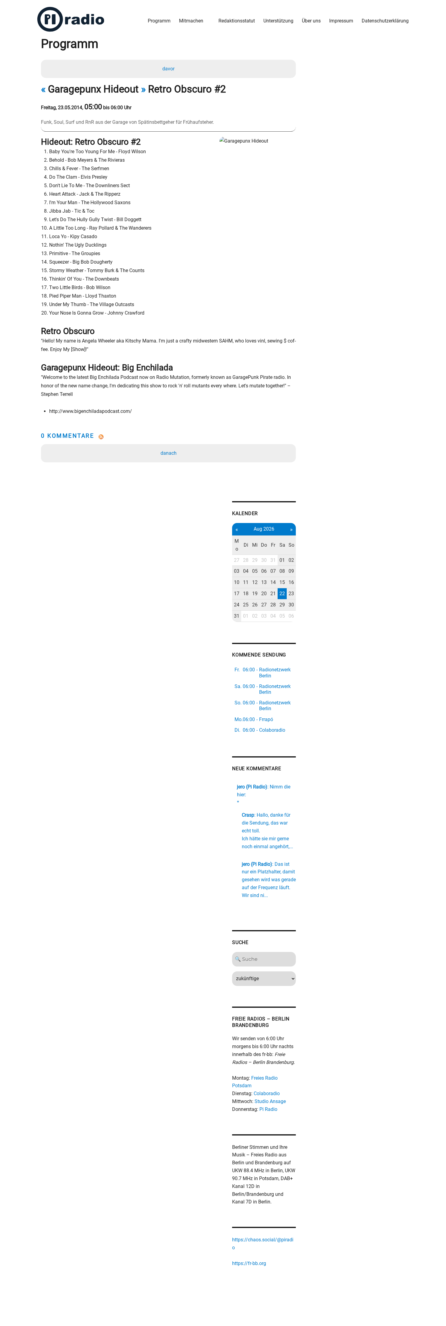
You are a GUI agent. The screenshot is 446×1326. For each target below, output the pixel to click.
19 (255, 593)
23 (291, 593)
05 (255, 571)
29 (255, 560)
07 (273, 571)
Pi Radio (268, 1109)
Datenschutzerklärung (385, 21)
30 (264, 560)
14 (273, 582)
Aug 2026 (264, 529)
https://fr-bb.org (249, 1263)
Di (246, 545)
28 (245, 560)
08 (282, 571)
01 (282, 560)
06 (264, 571)
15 (282, 582)
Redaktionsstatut (236, 21)
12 (255, 582)
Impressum (341, 21)
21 (273, 593)
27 (236, 560)
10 (236, 582)
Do (264, 545)
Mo (237, 545)
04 (245, 571)
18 (245, 593)
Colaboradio (267, 1093)
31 (273, 560)
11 (245, 582)
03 (236, 571)
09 (291, 571)
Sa (282, 545)
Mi (255, 545)
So (291, 545)
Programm (159, 21)
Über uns (311, 21)
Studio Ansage (270, 1101)
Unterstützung (278, 21)
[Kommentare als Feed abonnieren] (168, 436)
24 (236, 605)
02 (291, 560)
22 (282, 593)
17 (236, 593)
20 (264, 593)
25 (245, 605)
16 (291, 582)
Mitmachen (191, 21)
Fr (273, 545)
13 (264, 582)
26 (255, 605)
